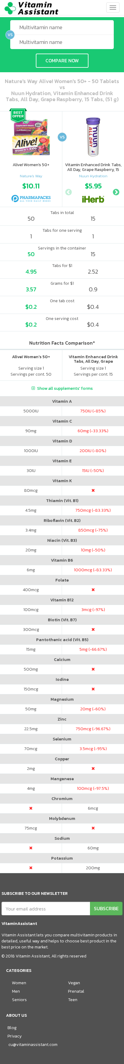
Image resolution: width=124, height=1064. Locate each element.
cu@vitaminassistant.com (32, 1044)
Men (16, 991)
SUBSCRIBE (106, 908)
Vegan (74, 983)
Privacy (15, 1036)
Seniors (19, 1000)
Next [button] (116, 191)
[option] (31, 190)
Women (19, 983)
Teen (72, 1000)
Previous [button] (68, 191)
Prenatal (76, 991)
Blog (12, 1028)
